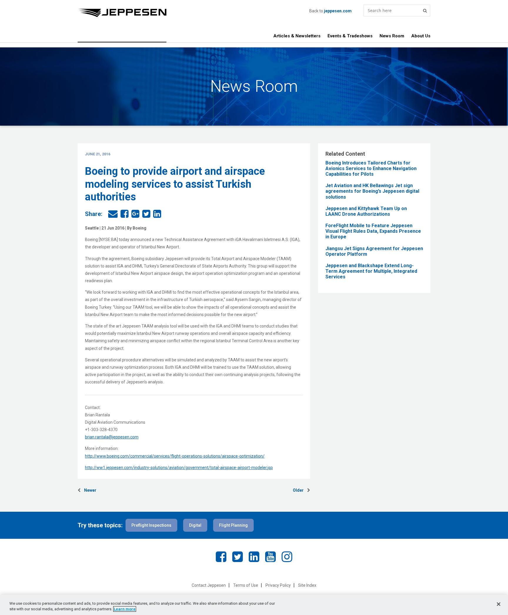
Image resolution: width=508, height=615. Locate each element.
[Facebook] (221, 557)
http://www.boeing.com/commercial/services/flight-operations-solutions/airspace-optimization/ (175, 456)
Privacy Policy (278, 585)
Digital (195, 525)
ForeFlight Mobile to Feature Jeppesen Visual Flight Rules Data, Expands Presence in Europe (373, 231)
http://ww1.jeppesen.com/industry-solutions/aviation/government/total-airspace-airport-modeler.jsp (179, 467)
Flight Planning (233, 525)
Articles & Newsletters (296, 36)
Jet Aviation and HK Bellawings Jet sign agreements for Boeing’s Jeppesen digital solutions (372, 191)
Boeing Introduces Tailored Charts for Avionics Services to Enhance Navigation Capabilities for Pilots (371, 168)
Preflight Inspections (151, 525)
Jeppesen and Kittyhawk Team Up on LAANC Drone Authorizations (366, 211)
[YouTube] (270, 557)
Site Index (307, 585)
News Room (392, 36)
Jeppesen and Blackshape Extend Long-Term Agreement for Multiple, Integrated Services (371, 271)
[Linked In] (254, 557)
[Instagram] (287, 557)
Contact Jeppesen (209, 585)
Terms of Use (245, 585)
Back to (330, 11)
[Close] (498, 604)
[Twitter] (237, 557)
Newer (88, 490)
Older (300, 490)
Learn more (125, 609)
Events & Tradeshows (349, 36)
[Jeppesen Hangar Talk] (193, 13)
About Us (420, 36)
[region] (254, 605)
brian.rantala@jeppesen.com (111, 437)
